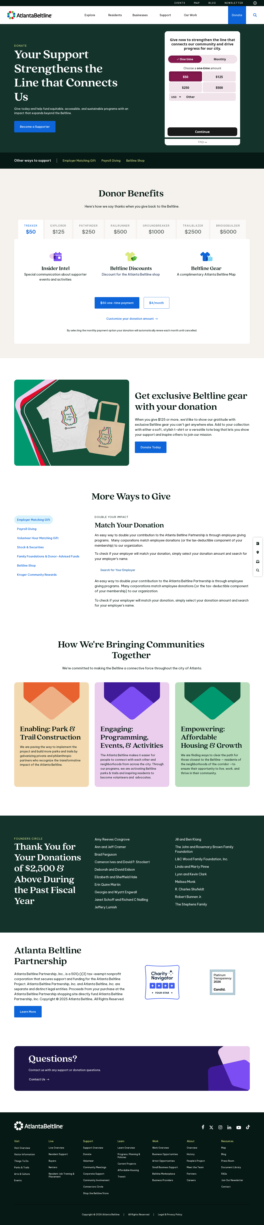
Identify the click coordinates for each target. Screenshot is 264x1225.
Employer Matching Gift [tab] (33, 520)
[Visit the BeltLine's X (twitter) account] (211, 1128)
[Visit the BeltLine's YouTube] (238, 1128)
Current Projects (127, 1163)
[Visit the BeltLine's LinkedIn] (229, 1127)
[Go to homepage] (29, 15)
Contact (226, 1186)
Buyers (52, 1161)
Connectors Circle (93, 1186)
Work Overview (160, 1147)
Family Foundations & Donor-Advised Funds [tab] (48, 556)
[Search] (255, 15)
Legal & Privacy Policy (170, 1214)
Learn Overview (126, 1147)
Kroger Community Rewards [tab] (37, 574)
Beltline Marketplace (163, 1173)
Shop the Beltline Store (96, 1193)
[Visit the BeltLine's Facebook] (203, 1127)
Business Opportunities (165, 1154)
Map (223, 1147)
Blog (223, 1154)
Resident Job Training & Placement (61, 1175)
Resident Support (58, 1154)
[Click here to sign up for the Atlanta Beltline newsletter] (257, 561)
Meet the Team (195, 1167)
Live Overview (56, 1147)
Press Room (227, 1161)
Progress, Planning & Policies (129, 1155)
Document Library (231, 1167)
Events (18, 1180)
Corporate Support (93, 1173)
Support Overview (93, 1147)
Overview (192, 1147)
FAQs (224, 1173)
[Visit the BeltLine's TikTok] (248, 1127)
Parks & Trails (21, 1167)
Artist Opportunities (163, 1161)
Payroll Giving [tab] (26, 529)
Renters (53, 1167)
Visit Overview (22, 1148)
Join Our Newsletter (232, 1180)
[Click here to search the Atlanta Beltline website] (257, 570)
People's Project (196, 1161)
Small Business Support (165, 1167)
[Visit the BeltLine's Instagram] (220, 1127)
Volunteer (88, 1161)
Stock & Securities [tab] (30, 547)
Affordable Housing (128, 1170)
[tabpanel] (172, 563)
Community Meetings (94, 1167)
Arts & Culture (22, 1174)
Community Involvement (96, 1180)
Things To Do (21, 1161)
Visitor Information (24, 1154)
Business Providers (162, 1180)
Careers (191, 1180)
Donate (87, 1154)
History (191, 1154)
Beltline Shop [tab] (26, 565)
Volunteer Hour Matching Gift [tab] (38, 538)
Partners (191, 1173)
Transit (122, 1176)
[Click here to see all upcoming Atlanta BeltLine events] (257, 543)
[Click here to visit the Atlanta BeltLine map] (257, 552)
